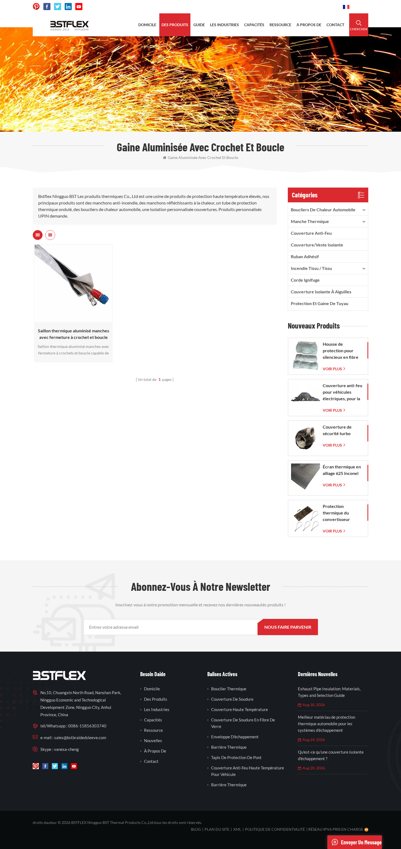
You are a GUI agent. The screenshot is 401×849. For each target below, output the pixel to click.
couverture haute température (239, 709)
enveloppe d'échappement (235, 736)
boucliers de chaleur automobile (323, 209)
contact (335, 24)
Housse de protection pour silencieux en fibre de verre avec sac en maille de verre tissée (343, 350)
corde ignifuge (305, 279)
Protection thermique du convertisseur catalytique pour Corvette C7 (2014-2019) (342, 513)
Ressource (153, 730)
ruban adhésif (305, 256)
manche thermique (310, 221)
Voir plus (72, 319)
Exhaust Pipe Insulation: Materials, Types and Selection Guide (329, 692)
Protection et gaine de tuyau (319, 303)
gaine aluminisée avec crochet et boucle (203, 157)
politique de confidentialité (275, 829)
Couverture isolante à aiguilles (321, 291)
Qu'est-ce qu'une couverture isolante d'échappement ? (331, 755)
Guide (199, 24)
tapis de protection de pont (236, 757)
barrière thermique (229, 747)
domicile (147, 24)
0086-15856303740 (318, 6)
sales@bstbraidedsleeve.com (263, 6)
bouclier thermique (228, 688)
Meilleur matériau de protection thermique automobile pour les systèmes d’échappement (326, 724)
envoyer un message (361, 842)
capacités (254, 24)
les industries (224, 24)
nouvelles (153, 740)
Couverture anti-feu (311, 233)
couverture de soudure (232, 699)
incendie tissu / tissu (311, 268)
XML (237, 829)
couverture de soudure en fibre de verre (243, 723)
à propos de (309, 24)
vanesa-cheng (66, 749)
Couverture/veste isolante (317, 244)
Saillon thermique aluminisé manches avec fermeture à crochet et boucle (73, 334)
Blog (196, 829)
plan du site (217, 829)
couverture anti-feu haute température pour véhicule (247, 771)
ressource (280, 24)
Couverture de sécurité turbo (337, 430)
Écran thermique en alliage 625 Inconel (342, 470)
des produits (174, 24)
